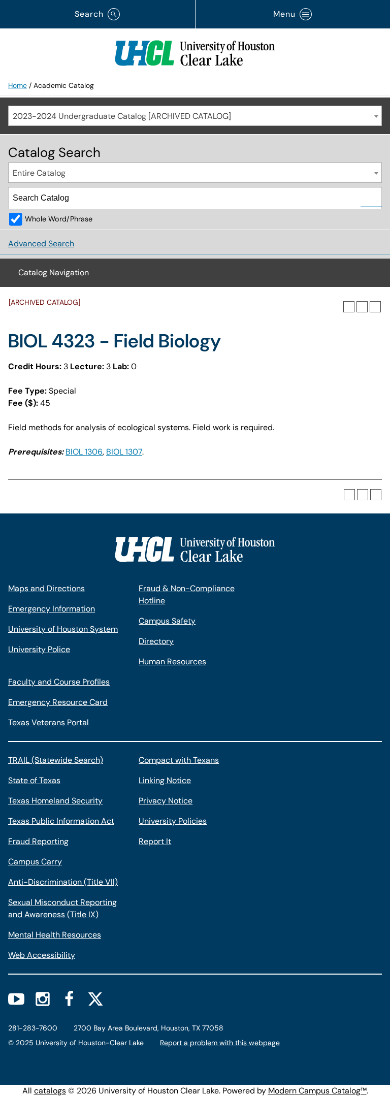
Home (17, 85)
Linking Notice (165, 780)
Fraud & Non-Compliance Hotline (187, 594)
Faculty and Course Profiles (59, 681)
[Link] (195, 50)
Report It (155, 841)
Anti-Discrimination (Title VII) (63, 882)
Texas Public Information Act (61, 821)
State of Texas (34, 780)
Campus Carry (35, 861)
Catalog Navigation (53, 272)
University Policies (173, 821)
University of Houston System (63, 629)
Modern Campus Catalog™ (317, 1090)
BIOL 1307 (124, 451)
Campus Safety (167, 621)
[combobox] (195, 116)
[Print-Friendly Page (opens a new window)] (362, 306)
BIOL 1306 (84, 451)
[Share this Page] (348, 306)
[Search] (371, 198)
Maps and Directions (46, 588)
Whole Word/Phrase (58, 218)
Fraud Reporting (38, 841)
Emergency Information (51, 608)
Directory (156, 641)
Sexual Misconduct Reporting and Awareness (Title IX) (62, 908)
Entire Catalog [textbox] (39, 173)
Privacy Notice (165, 800)
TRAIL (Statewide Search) (55, 760)
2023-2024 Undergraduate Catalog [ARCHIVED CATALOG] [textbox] (122, 116)
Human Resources (172, 661)
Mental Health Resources (54, 934)
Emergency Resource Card (58, 702)
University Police (39, 649)
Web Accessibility (41, 955)
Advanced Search (41, 243)
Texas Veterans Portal (48, 722)
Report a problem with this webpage (220, 1042)
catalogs (50, 1090)
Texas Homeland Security (55, 800)
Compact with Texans (179, 760)
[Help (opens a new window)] (375, 306)
